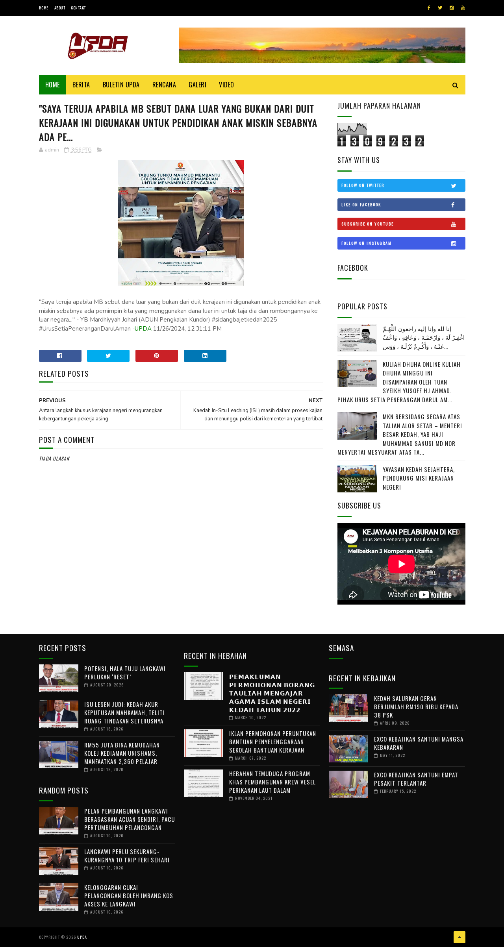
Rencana (164, 84)
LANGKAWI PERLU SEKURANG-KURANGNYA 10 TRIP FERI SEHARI (127, 855)
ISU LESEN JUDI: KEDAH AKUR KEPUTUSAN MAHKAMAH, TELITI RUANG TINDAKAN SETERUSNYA (124, 712)
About (59, 8)
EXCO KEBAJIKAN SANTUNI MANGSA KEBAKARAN (418, 742)
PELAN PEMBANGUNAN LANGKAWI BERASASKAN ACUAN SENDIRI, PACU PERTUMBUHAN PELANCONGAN (129, 819)
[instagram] (451, 8)
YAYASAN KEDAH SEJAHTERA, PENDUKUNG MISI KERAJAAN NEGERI (419, 478)
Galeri (197, 84)
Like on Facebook (361, 204)
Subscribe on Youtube (367, 224)
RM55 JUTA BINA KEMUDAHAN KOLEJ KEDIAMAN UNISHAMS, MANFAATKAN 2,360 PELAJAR (122, 753)
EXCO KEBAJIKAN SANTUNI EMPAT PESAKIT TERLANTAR (416, 778)
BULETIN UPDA (121, 84)
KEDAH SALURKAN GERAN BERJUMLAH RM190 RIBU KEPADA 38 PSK (416, 706)
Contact (78, 8)
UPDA (143, 329)
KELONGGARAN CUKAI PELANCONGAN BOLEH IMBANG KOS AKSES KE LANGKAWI (128, 895)
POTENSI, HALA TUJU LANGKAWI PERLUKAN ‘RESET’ (125, 672)
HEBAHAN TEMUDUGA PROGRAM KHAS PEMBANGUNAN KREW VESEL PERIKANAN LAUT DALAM (272, 781)
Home (43, 8)
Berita (81, 84)
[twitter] (440, 8)
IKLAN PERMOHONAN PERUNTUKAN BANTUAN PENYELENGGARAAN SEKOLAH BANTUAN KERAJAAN (272, 741)
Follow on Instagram (366, 243)
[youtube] (463, 8)
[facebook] (429, 8)
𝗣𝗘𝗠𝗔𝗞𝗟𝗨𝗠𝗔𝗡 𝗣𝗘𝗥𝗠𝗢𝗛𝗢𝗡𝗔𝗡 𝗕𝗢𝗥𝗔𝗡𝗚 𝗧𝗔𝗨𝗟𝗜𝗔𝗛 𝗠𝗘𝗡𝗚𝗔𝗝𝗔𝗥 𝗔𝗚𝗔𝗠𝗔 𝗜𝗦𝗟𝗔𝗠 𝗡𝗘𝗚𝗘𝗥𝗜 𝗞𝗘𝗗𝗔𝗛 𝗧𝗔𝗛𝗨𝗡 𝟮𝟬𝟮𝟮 (272, 693)
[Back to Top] (459, 937)
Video (226, 84)
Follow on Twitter (362, 185)
